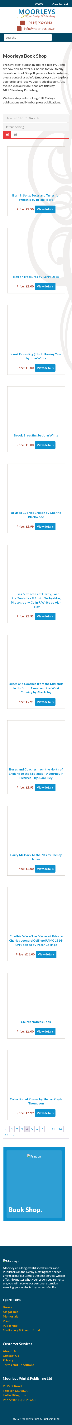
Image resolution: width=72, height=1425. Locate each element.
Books (7, 1307)
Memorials (10, 1316)
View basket (51, 4)
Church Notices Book (36, 1022)
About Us (9, 1351)
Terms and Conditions (18, 1365)
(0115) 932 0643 (39, 23)
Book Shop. (25, 1209)
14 (60, 1129)
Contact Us (11, 1355)
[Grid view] (7, 134)
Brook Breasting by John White (36, 435)
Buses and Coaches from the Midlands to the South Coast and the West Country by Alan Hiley (36, 688)
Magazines (10, 1311)
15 (6, 1135)
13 (53, 1129)
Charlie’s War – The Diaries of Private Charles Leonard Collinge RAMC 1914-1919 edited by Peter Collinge (36, 940)
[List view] (15, 134)
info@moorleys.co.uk (39, 28)
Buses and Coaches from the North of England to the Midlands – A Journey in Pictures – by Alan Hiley (36, 773)
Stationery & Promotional (21, 1330)
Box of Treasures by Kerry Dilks (36, 276)
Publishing (10, 1325)
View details (45, 209)
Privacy (8, 1360)
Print (6, 1321)
